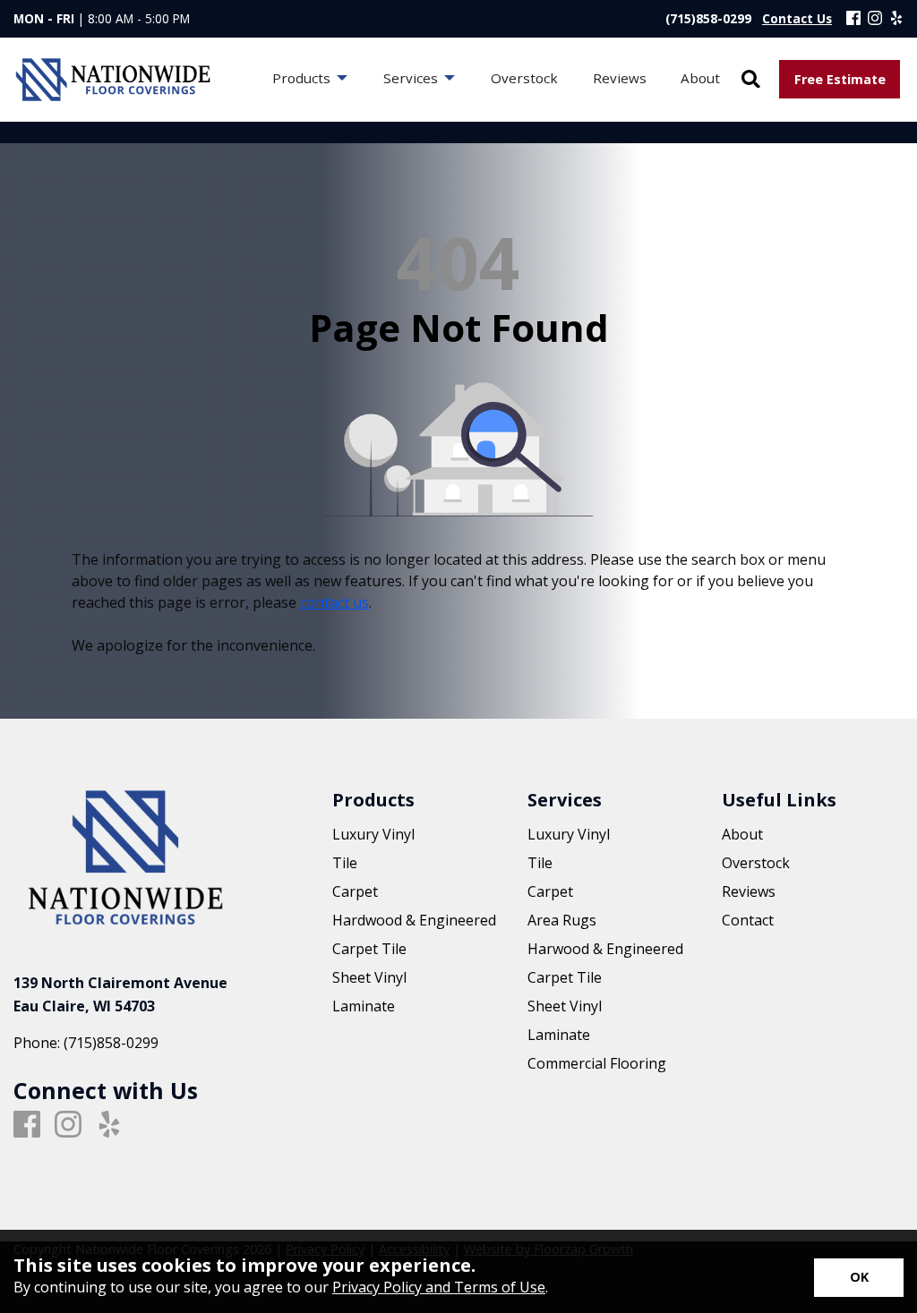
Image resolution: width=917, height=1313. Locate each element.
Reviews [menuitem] (620, 78)
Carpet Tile (369, 949)
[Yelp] (896, 19)
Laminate (363, 1006)
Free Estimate (840, 79)
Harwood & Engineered (605, 949)
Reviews (749, 891)
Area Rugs (561, 920)
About (742, 834)
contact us (334, 602)
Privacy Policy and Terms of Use (438, 1287)
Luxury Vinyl (373, 834)
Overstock (756, 863)
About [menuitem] (700, 78)
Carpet (355, 891)
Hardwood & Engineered (414, 920)
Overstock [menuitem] (524, 78)
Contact (748, 920)
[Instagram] (875, 19)
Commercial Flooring (596, 1063)
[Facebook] (853, 19)
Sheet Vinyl (369, 977)
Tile (344, 863)
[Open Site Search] (751, 80)
